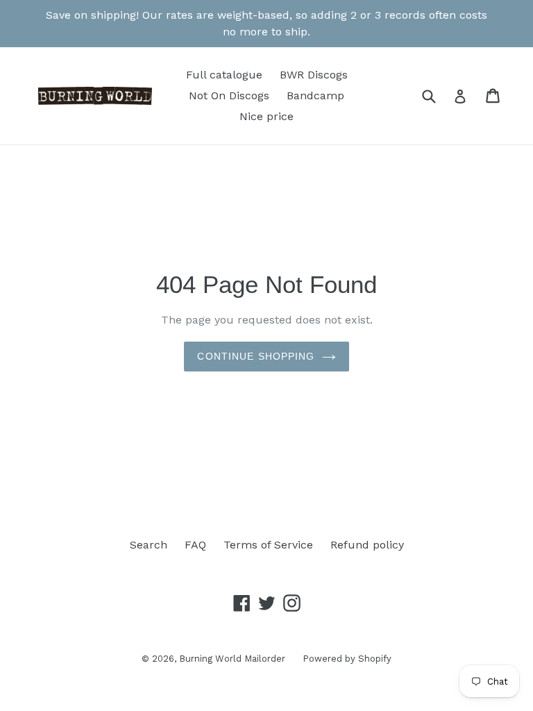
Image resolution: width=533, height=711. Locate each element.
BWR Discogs (314, 74)
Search (148, 544)
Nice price (266, 116)
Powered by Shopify (347, 658)
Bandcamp (315, 95)
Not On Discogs (229, 95)
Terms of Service (268, 544)
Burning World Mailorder (232, 658)
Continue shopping (255, 356)
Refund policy (367, 544)
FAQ (195, 544)
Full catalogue (224, 74)
